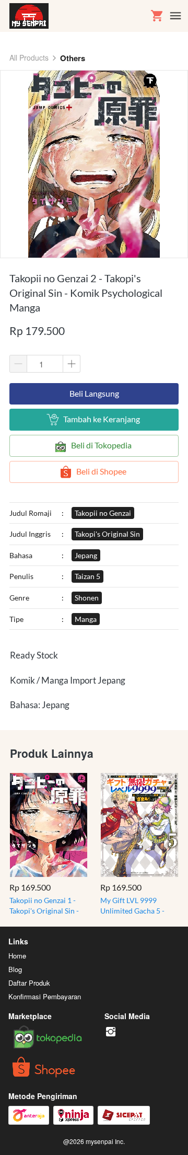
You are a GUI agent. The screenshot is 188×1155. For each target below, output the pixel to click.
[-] (110, 1031)
